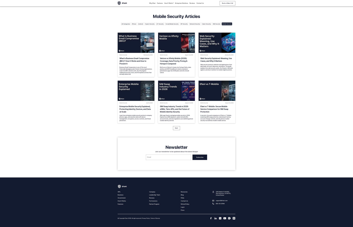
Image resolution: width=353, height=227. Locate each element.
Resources (184, 192)
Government (122, 198)
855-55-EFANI (220, 203)
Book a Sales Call (227, 3)
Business (120, 195)
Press (182, 210)
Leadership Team (154, 195)
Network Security (195, 24)
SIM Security (216, 24)
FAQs (182, 198)
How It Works (122, 201)
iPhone (134, 24)
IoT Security (160, 24)
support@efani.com (222, 200)
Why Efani (152, 3)
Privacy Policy (146, 218)
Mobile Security (227, 24)
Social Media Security (172, 24)
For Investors (153, 201)
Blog (182, 195)
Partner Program (154, 204)
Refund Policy (185, 204)
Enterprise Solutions (181, 3)
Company (152, 192)
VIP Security (184, 24)
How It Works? (169, 3)
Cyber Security (206, 24)
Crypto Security (149, 24)
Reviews (192, 3)
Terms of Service (155, 218)
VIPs (119, 192)
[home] (122, 3)
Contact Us (200, 3)
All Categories (126, 24)
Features (160, 3)
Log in (182, 207)
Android (140, 24)
